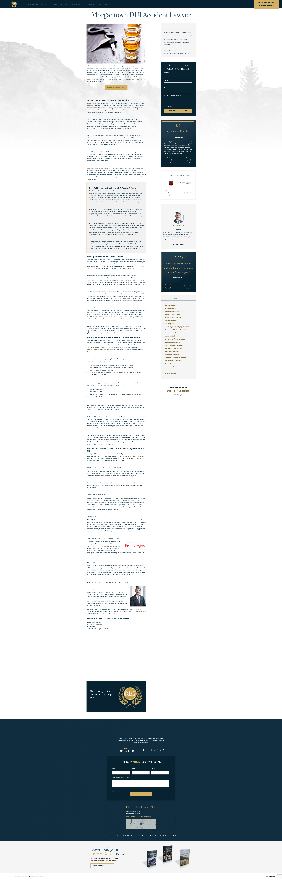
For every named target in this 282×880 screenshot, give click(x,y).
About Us (115, 836)
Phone (166, 88)
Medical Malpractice (172, 351)
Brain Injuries (169, 324)
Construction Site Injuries (173, 333)
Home (106, 836)
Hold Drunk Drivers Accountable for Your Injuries (177, 53)
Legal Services (127, 836)
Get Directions (132, 817)
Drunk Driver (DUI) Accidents (175, 339)
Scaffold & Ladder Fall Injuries (175, 358)
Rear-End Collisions (172, 354)
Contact (106, 4)
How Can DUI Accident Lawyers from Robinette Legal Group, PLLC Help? (176, 49)
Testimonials (75, 4)
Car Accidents (170, 305)
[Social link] (143, 750)
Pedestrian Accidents (172, 314)
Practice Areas (33, 4)
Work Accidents (170, 370)
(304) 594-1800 (266, 5)
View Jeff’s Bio (178, 244)
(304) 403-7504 (104, 629)
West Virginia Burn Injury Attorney (177, 327)
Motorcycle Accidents (172, 311)
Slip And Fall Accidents (173, 361)
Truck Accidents (170, 308)
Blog (99, 4)
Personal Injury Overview (173, 317)
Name (166, 73)
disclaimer (36, 876)
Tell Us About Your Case (172, 95)
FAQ (83, 4)
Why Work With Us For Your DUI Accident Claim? (177, 32)
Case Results (91, 4)
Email (166, 80)
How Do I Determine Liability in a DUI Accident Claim (178, 36)
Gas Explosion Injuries (172, 342)
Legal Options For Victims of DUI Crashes (175, 39)
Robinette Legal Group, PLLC (96, 349)
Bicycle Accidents (171, 321)
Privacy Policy (44, 876)
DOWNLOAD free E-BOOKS (102, 865)
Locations (44, 4)
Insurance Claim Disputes (174, 345)
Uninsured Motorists (172, 367)
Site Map (174, 836)
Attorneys (64, 4)
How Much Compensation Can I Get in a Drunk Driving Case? (176, 43)
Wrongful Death (170, 373)
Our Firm (54, 4)
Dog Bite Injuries (170, 336)
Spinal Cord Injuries (172, 364)
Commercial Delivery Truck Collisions (178, 330)
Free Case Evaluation (116, 87)
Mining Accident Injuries (173, 348)
